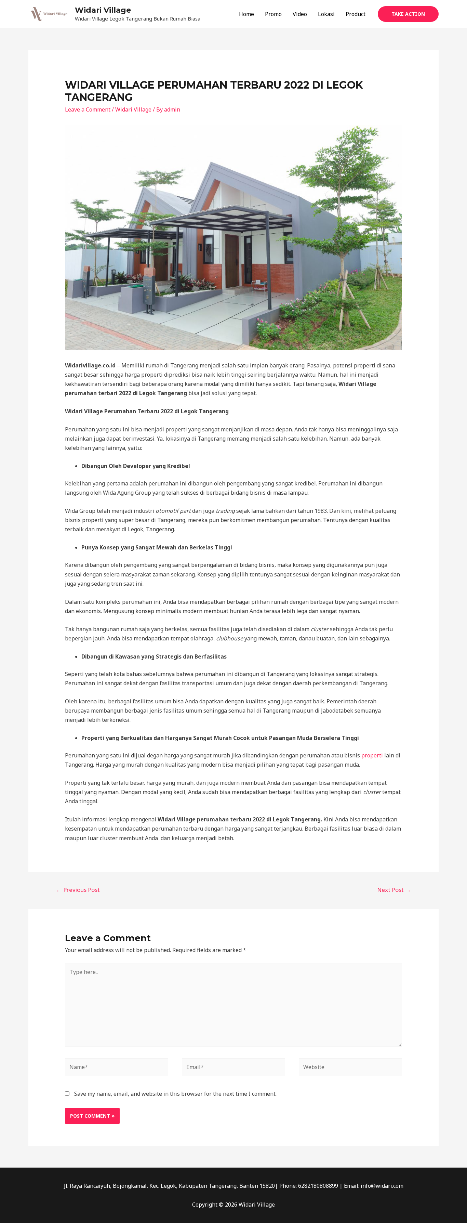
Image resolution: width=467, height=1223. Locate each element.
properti (372, 755)
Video (300, 14)
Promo (273, 14)
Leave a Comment (87, 109)
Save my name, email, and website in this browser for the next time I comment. (175, 1093)
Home (246, 14)
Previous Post (78, 890)
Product (355, 14)
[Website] (350, 1068)
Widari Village (103, 10)
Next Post (394, 890)
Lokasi (326, 14)
